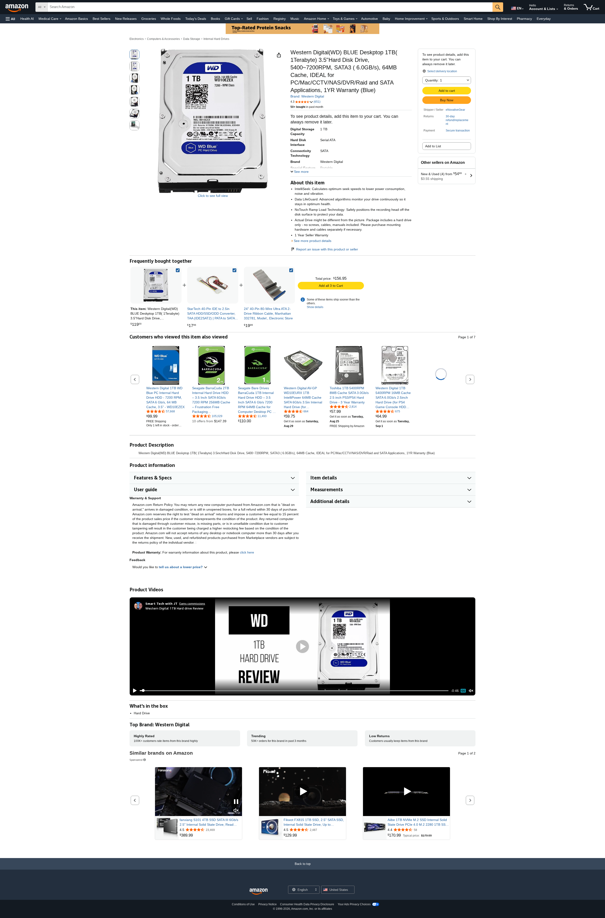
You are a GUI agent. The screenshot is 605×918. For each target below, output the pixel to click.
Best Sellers (101, 19)
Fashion (263, 19)
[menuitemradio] (463, 691)
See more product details (312, 241)
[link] (212, 285)
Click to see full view (213, 196)
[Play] (133, 691)
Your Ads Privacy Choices (354, 904)
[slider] (294, 690)
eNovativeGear (455, 109)
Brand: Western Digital (307, 96)
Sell (249, 19)
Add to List (433, 146)
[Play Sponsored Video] (302, 792)
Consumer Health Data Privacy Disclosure (307, 904)
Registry (279, 19)
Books (215, 19)
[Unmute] (471, 690)
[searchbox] (270, 7)
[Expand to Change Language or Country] (523, 8)
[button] (10, 18)
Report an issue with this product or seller (327, 249)
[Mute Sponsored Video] (236, 810)
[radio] (134, 54)
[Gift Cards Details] (242, 18)
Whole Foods (171, 19)
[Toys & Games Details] (357, 18)
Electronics (137, 39)
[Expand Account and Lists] (557, 9)
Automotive (369, 19)
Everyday (544, 19)
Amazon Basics (76, 19)
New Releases (126, 19)
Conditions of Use (243, 904)
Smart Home (473, 19)
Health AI (27, 19)
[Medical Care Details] (60, 18)
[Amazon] (17, 7)
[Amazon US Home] (259, 892)
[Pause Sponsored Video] (236, 802)
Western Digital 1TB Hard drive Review (174, 608)
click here (247, 552)
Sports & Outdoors (445, 19)
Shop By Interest (499, 19)
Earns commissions (192, 603)
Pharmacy (524, 19)
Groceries (148, 19)
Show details (315, 307)
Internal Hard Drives (216, 39)
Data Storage (191, 39)
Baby (386, 19)
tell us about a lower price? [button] (181, 567)
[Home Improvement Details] (427, 18)
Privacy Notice (267, 904)
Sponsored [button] (136, 759)
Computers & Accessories (163, 39)
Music (294, 19)
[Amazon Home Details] (328, 18)
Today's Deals (195, 19)
